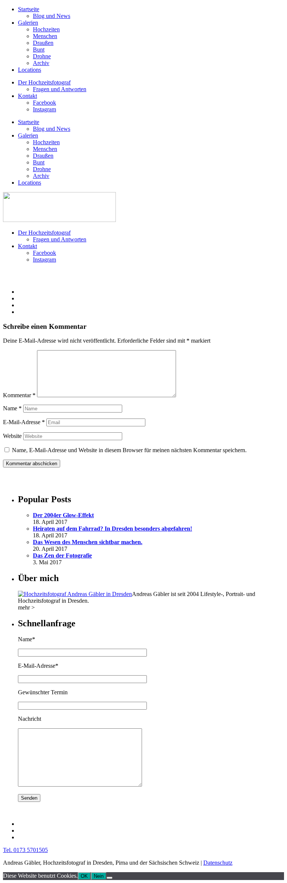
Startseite (28, 9)
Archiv (41, 63)
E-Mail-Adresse (24, 422)
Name (12, 408)
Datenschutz (217, 862)
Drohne (42, 56)
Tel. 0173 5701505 (25, 850)
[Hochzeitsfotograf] (75, 594)
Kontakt (27, 96)
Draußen (43, 43)
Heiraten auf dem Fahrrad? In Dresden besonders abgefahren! (112, 528)
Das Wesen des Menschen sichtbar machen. (87, 542)
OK (84, 876)
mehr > (26, 607)
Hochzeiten (46, 29)
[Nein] (109, 878)
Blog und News (51, 16)
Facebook (44, 102)
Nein (99, 876)
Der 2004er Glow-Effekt (63, 515)
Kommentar (19, 395)
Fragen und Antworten (59, 89)
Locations (29, 70)
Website (12, 436)
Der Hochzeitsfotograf (44, 82)
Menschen (45, 36)
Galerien (28, 22)
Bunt (38, 49)
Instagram (44, 109)
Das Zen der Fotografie (62, 555)
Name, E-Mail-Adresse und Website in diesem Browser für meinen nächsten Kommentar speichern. (129, 450)
